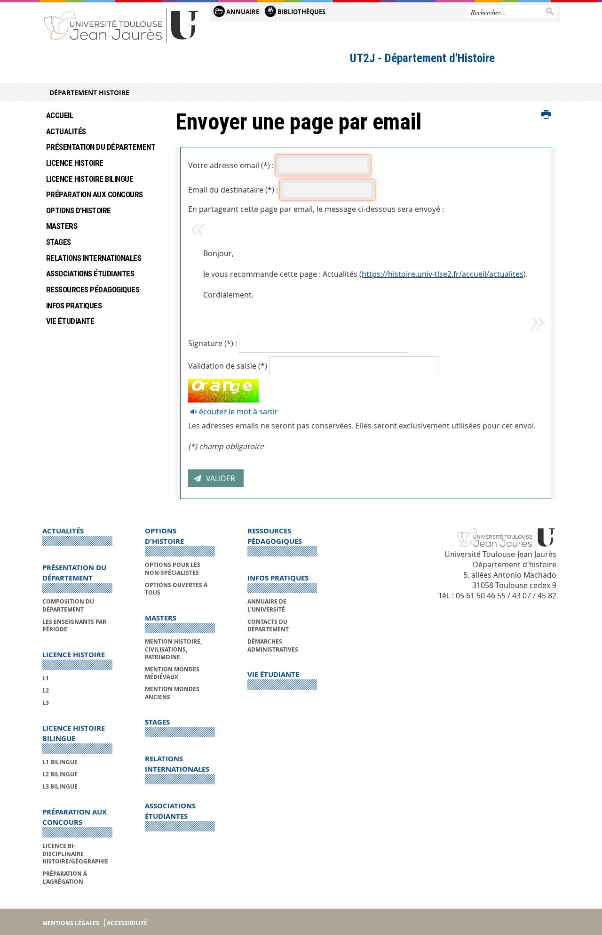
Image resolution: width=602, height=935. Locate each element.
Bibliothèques (300, 12)
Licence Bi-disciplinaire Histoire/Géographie (75, 853)
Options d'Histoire (78, 210)
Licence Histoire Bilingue (89, 179)
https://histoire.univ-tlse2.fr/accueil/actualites (442, 274)
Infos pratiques (74, 305)
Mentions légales (70, 923)
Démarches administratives (272, 645)
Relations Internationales (93, 258)
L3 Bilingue (60, 786)
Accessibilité (127, 923)
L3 (45, 703)
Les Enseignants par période (74, 625)
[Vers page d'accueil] (121, 24)
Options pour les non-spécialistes (172, 568)
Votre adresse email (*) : (231, 165)
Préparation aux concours (94, 194)
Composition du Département (68, 605)
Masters (61, 226)
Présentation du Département (100, 147)
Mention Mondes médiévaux (172, 673)
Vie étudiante (70, 321)
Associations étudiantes (90, 273)
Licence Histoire (74, 163)
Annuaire (242, 12)
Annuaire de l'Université (266, 605)
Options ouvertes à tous (176, 588)
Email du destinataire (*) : (233, 190)
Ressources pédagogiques (92, 289)
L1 (45, 678)
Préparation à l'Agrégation (64, 877)
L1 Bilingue (60, 762)
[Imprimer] (546, 114)
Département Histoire (89, 92)
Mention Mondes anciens (172, 693)
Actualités (66, 131)
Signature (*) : (212, 343)
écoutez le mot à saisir (238, 411)
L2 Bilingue (60, 774)
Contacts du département (268, 625)
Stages (58, 242)
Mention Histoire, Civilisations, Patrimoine (173, 649)
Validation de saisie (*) (227, 366)
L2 (45, 690)
